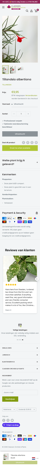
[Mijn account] (31, 11)
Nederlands (7, 409)
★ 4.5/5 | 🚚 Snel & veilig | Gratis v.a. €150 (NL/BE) (20, 2)
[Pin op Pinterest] (27, 142)
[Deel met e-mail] (36, 142)
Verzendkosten (31, 95)
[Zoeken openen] (27, 11)
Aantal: (5, 114)
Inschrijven (10, 399)
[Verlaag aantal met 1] (14, 114)
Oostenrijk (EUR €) (25, 409)
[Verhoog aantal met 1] (28, 114)
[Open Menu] (3, 7)
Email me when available (20, 148)
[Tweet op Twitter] (32, 142)
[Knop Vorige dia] (3, 279)
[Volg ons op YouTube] (12, 420)
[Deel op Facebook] (23, 142)
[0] (36, 11)
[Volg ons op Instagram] (8, 420)
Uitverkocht (20, 134)
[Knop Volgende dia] (37, 279)
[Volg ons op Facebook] (3, 420)
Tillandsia (6, 85)
